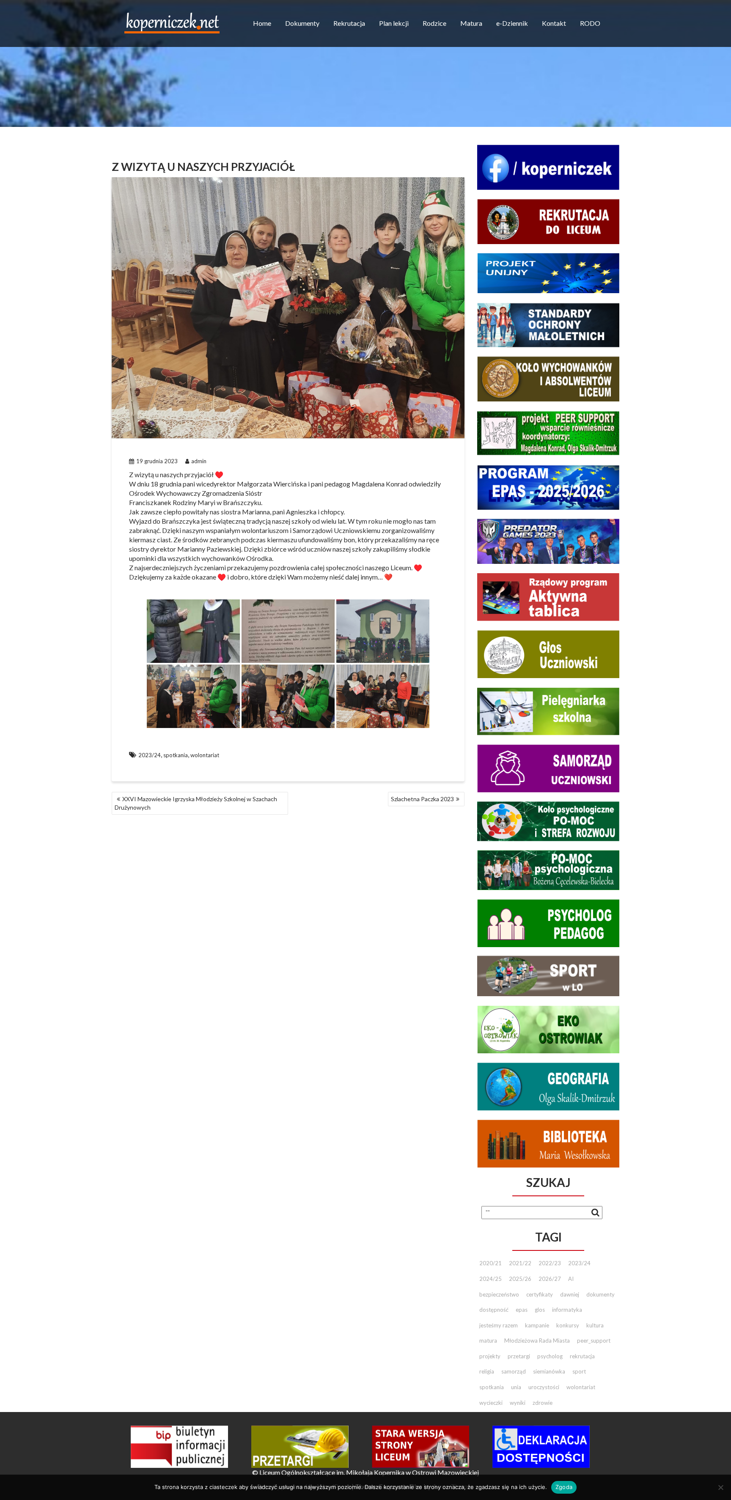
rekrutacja (582, 1356)
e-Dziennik (512, 23)
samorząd (513, 1371)
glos (540, 1309)
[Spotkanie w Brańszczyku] (193, 631)
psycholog (550, 1356)
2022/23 (550, 1263)
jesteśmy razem (498, 1325)
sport (579, 1371)
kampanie (537, 1325)
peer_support (593, 1340)
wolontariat (204, 755)
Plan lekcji (394, 23)
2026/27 (550, 1278)
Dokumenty (302, 23)
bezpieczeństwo (499, 1294)
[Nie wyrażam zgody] (720, 1487)
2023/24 (149, 755)
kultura (595, 1325)
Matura (471, 23)
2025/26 (520, 1278)
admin (198, 461)
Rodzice (434, 23)
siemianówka (549, 1371)
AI (571, 1278)
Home (262, 23)
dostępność (493, 1309)
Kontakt (554, 23)
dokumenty (600, 1294)
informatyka (567, 1309)
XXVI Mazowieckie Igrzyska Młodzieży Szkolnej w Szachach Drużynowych (196, 803)
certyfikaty (539, 1294)
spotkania (175, 755)
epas (522, 1309)
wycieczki (491, 1402)
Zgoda (563, 1487)
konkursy (567, 1325)
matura (488, 1340)
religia (486, 1371)
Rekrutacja (349, 23)
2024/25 (490, 1278)
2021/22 (520, 1263)
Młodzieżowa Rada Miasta (537, 1340)
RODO (590, 23)
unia (516, 1387)
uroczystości (543, 1387)
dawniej (569, 1294)
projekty (489, 1356)
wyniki (517, 1402)
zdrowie (542, 1402)
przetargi (519, 1356)
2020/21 (490, 1263)
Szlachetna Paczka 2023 (422, 798)
